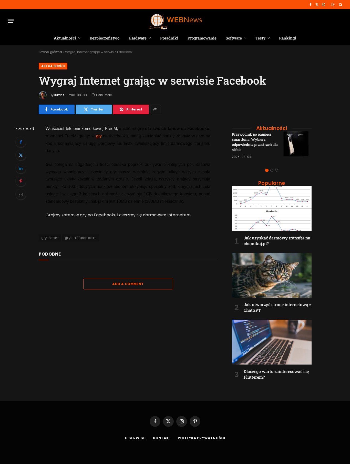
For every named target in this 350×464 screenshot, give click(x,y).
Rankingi (287, 38)
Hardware (138, 38)
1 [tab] (266, 170)
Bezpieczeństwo (104, 38)
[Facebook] (21, 142)
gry (99, 136)
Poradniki (169, 38)
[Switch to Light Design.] (333, 4)
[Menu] (11, 21)
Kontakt (162, 438)
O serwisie (136, 438)
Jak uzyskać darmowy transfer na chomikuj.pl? (277, 240)
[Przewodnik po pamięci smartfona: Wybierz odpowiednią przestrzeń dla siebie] (297, 145)
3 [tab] (276, 170)
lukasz (59, 95)
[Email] (21, 194)
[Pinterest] (21, 181)
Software (234, 38)
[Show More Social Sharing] (155, 109)
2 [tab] (271, 170)
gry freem (50, 237)
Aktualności (65, 38)
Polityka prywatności (201, 438)
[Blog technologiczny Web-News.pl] (175, 21)
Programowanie (202, 38)
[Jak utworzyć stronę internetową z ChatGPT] (272, 275)
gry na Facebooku (81, 237)
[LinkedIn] (21, 168)
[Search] (340, 4)
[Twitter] (21, 155)
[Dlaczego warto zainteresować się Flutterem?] (272, 342)
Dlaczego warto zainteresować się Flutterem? (276, 374)
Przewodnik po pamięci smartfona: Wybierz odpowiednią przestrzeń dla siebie (255, 142)
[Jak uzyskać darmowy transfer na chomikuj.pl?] (272, 208)
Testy (260, 38)
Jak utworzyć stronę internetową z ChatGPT (277, 307)
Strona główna (50, 52)
